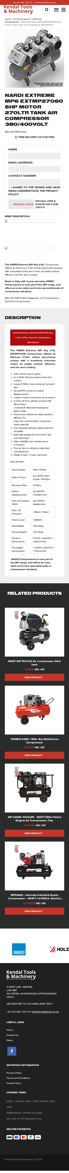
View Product (33, 677)
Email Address (20, 162)
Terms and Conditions (18, 1078)
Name (12, 149)
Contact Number (22, 175)
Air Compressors (22, 19)
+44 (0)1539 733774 (24, 2)
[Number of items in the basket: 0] (56, 9)
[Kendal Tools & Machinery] (18, 9)
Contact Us (12, 1035)
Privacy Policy (14, 1072)
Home (8, 19)
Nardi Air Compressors (17, 301)
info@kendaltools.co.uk (45, 2)
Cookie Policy (13, 1083)
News (9, 1040)
